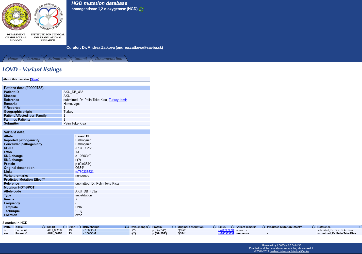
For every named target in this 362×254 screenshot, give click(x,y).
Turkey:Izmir (118, 100)
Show (34, 79)
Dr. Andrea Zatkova (98, 47)
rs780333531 (84, 172)
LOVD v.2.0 (284, 245)
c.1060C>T (89, 230)
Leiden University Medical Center (289, 251)
